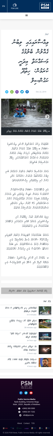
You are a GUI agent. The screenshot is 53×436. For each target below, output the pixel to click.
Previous (5, 116)
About (19, 423)
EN (3, 6)
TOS (33, 423)
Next (47, 116)
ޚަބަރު (46, 34)
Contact (27, 423)
